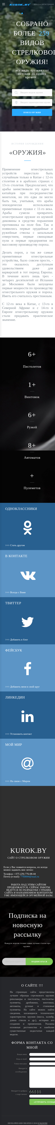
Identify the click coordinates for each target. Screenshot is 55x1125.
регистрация (48, 4)
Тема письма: (20, 1063)
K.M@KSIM (42, 1123)
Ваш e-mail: (21, 1059)
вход (36, 4)
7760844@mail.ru (29, 876)
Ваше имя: (22, 1054)
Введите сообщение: (21, 1070)
